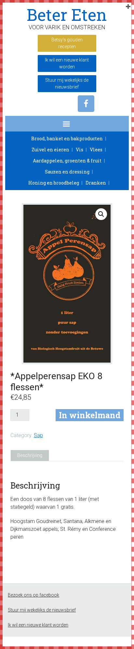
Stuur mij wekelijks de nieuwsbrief (66, 83)
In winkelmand (89, 415)
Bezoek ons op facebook (33, 595)
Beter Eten (67, 15)
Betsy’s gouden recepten (67, 43)
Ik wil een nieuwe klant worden (67, 63)
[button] (67, 123)
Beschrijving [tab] (29, 455)
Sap (38, 435)
